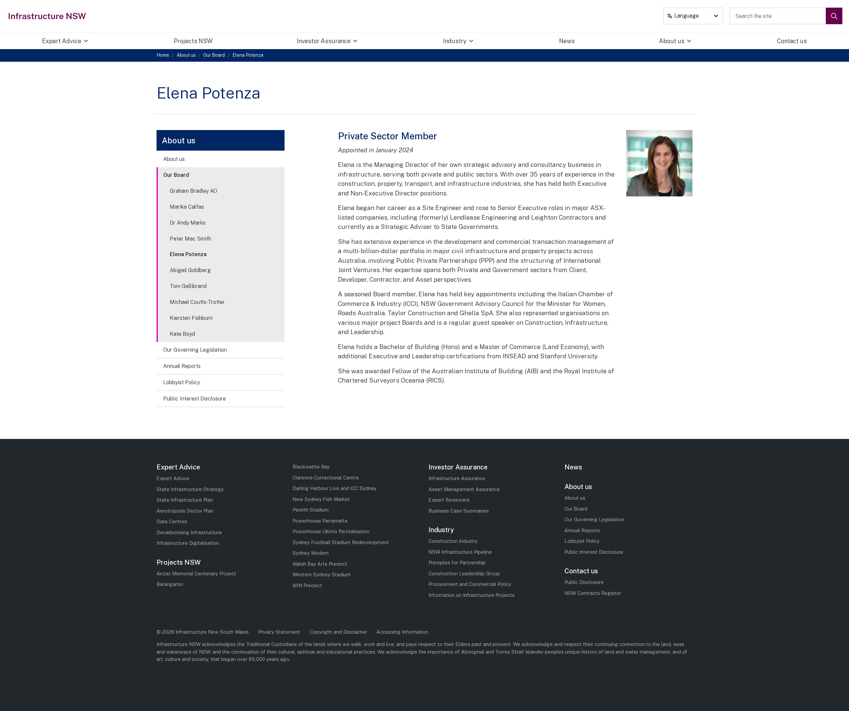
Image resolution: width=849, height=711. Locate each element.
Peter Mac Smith (190, 239)
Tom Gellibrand (188, 286)
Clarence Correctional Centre (326, 477)
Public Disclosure (584, 582)
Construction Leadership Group (464, 573)
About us (672, 40)
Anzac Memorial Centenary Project (196, 573)
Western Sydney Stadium (322, 574)
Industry (455, 40)
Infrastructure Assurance (456, 478)
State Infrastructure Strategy (190, 489)
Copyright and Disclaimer (338, 632)
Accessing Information (402, 632)
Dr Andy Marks (188, 223)
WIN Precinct (307, 585)
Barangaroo (170, 584)
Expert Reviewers (449, 500)
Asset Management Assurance (464, 489)
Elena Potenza (188, 254)
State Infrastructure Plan (185, 500)
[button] (834, 16)
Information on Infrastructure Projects (471, 595)
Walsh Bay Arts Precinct (320, 564)
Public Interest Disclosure (194, 398)
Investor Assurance (324, 40)
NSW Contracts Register (592, 593)
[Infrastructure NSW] (47, 16)
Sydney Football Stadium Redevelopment (341, 542)
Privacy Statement (279, 632)
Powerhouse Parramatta (320, 521)
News (567, 40)
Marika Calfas (187, 207)
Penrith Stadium (311, 510)
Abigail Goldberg (190, 270)
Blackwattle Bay (311, 466)
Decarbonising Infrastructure (189, 532)
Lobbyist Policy (181, 382)
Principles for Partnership (457, 562)
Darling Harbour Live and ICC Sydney (335, 488)
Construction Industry (453, 541)
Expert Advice (61, 40)
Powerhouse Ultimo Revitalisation (331, 531)
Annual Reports (182, 366)
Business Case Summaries (458, 511)
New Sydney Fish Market (321, 499)
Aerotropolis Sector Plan (185, 511)
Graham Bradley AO (193, 191)
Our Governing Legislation (195, 350)
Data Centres (172, 521)
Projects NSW (193, 40)
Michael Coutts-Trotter (197, 302)
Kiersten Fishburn (191, 318)
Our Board (176, 175)
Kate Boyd (182, 334)
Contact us (792, 40)
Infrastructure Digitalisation (188, 543)
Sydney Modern (311, 553)
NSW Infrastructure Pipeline (460, 552)
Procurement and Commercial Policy (469, 584)
